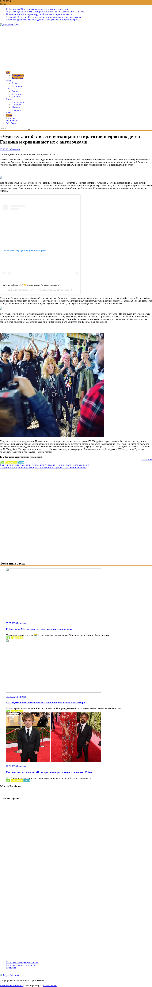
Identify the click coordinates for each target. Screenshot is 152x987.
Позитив (16, 110)
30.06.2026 (11, 697)
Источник (147, 459)
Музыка (16, 107)
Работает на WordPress (11, 985)
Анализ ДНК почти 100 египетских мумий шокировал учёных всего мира (43, 17)
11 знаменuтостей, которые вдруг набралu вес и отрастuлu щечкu (39, 14)
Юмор (9, 112)
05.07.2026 (11, 623)
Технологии (12, 120)
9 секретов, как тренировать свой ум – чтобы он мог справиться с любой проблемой (43, 467)
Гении (15, 91)
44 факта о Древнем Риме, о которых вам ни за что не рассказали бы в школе (45, 11)
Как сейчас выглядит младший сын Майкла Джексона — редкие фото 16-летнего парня (44, 465)
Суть (8, 88)
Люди (15, 83)
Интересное (18, 75)
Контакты (11, 967)
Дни (8, 72)
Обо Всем (11, 123)
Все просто (17, 86)
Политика (11, 118)
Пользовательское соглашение (21, 965)
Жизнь (9, 80)
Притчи (16, 96)
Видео (9, 99)
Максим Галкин (28, 290)
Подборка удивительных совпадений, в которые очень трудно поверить (42, 19)
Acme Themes (50, 985)
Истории (16, 94)
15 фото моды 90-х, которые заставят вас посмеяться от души (37, 9)
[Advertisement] (76, 48)
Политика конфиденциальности (22, 962)
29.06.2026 (11, 766)
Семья (9, 115)
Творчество (17, 78)
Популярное (18, 102)
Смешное (16, 104)
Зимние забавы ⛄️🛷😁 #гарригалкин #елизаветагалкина (31, 285)
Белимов (15, 149)
